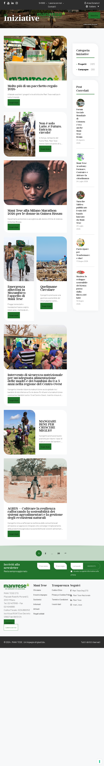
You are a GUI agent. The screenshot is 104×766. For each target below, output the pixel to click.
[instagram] (17, 2)
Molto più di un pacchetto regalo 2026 (32, 87)
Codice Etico (57, 590)
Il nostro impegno (40, 595)
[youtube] (8, 2)
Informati (37, 604)
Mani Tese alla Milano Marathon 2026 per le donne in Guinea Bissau (35, 211)
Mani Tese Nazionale (81, 595)
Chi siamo (37, 590)
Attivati (36, 609)
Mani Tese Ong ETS (80, 590)
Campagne (83, 69)
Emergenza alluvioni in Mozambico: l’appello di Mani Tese (17, 292)
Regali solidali (38, 613)
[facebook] (4, 2)
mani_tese (77, 604)
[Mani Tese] (51, 17)
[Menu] (6, 15)
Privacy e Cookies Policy (61, 595)
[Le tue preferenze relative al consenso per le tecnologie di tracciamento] (99, 761)
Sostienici (37, 599)
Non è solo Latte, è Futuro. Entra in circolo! (50, 127)
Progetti (82, 64)
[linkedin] (12, 2)
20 (58, 553)
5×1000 (42, 3)
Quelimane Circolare (48, 288)
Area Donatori (93, 3)
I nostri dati (56, 604)
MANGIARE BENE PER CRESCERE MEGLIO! (47, 425)
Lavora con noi (55, 3)
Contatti (52, 6)
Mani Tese (77, 600)
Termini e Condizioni (60, 599)
